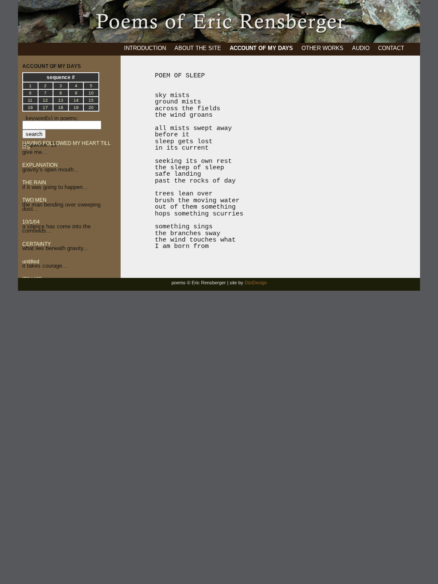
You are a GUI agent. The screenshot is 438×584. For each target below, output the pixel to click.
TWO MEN (34, 200)
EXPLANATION (40, 165)
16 (30, 107)
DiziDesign (256, 282)
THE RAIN (34, 182)
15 (91, 100)
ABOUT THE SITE (198, 48)
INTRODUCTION (145, 48)
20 (91, 107)
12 (45, 100)
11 (30, 100)
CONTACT (391, 48)
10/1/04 (31, 221)
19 (76, 107)
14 (76, 100)
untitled (30, 261)
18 (60, 107)
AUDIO (361, 48)
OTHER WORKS (322, 48)
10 (91, 93)
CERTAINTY (36, 244)
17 (45, 107)
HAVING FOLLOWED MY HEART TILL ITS (66, 145)
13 (60, 100)
